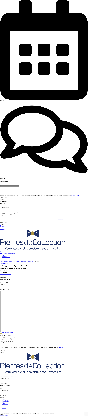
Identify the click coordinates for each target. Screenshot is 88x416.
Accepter (1, 415)
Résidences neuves (5, 256)
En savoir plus (60, 193)
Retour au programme (4, 263)
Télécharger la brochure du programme (6, 332)
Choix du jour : (2, 203)
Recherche (4, 402)
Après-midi (7, 207)
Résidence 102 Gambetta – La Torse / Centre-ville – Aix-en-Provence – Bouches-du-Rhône (18, 261)
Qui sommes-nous (5, 259)
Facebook (4, 408)
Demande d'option (8, 274)
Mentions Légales (5, 412)
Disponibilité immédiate (6, 257)
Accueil (3, 255)
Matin (3, 207)
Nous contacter (2, 274)
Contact (3, 403)
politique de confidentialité (75, 195)
